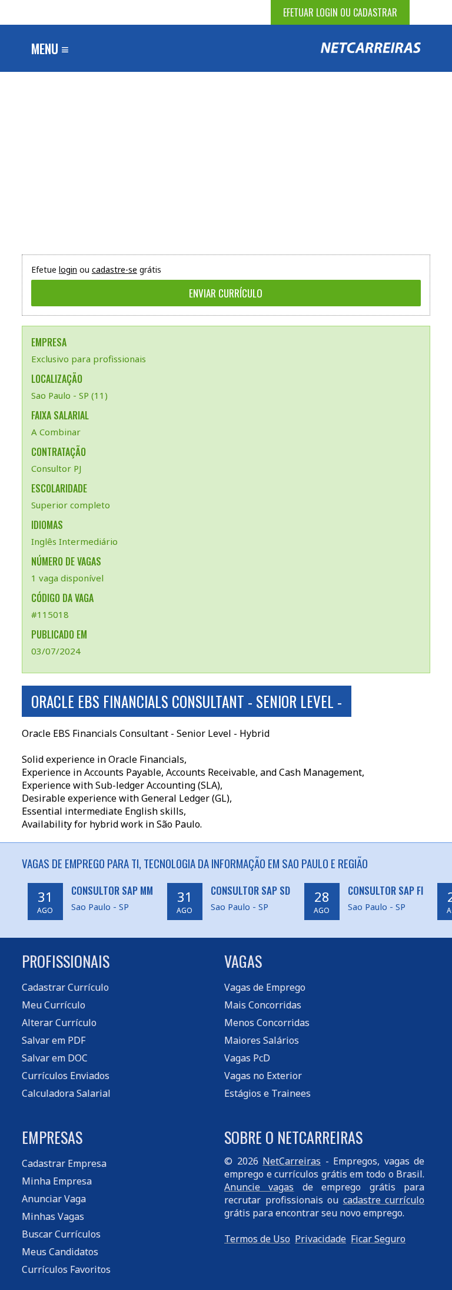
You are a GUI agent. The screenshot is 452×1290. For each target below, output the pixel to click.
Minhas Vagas (53, 1216)
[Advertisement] (226, 160)
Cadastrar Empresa (64, 1163)
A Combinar (56, 432)
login (68, 269)
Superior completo (70, 505)
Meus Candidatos (60, 1251)
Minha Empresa (57, 1181)
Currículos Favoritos (66, 1269)
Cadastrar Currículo (65, 987)
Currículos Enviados (65, 1075)
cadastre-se (114, 269)
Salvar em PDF (53, 1040)
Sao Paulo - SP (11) (69, 395)
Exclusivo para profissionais (88, 359)
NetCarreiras (291, 1161)
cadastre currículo (384, 1199)
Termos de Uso (257, 1238)
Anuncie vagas (259, 1186)
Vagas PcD (247, 1057)
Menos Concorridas (267, 1022)
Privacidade (320, 1238)
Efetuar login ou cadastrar (340, 12)
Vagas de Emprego (264, 987)
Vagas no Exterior (263, 1075)
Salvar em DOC (55, 1057)
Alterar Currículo (59, 1022)
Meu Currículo (53, 1004)
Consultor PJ (56, 468)
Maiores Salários (261, 1040)
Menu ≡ (50, 48)
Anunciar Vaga (54, 1198)
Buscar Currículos (61, 1234)
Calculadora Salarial (66, 1093)
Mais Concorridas (262, 1004)
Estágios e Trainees (267, 1093)
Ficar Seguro (378, 1238)
